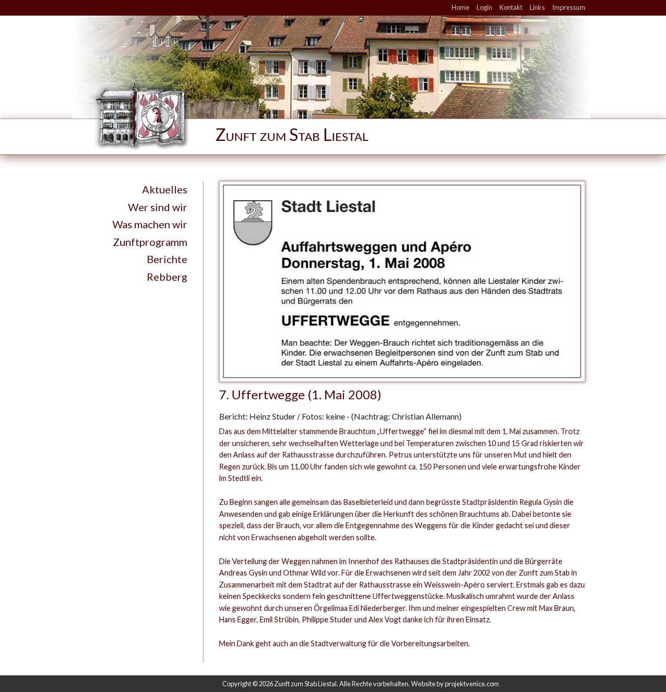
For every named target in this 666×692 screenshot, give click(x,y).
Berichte (167, 259)
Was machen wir (149, 224)
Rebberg (167, 276)
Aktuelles (164, 189)
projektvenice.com (472, 684)
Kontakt (510, 7)
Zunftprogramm (150, 242)
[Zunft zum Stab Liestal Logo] (255, 115)
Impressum (568, 7)
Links (537, 7)
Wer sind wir (157, 207)
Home (460, 7)
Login (484, 7)
